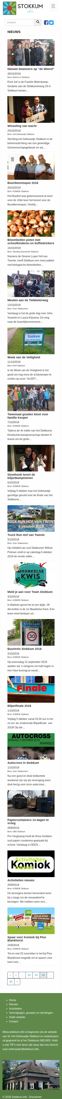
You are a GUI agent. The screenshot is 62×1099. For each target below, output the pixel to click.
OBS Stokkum (19, 831)
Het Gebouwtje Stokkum (23, 134)
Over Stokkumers (20, 309)
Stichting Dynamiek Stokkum (25, 252)
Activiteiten (15, 1008)
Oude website (17, 1017)
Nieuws (13, 1004)
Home (12, 1000)
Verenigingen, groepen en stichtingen (31, 1012)
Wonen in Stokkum (21, 77)
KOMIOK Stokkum (21, 191)
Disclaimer (35, 1097)
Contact (13, 1021)
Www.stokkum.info (13, 1032)
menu (54, 6)
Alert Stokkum (19, 366)
